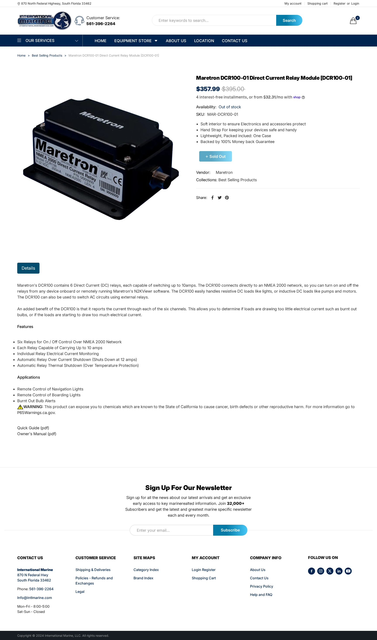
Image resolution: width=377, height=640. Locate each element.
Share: (201, 197)
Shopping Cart (204, 578)
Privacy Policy (261, 586)
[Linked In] (339, 571)
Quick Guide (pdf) (33, 428)
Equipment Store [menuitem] (133, 40)
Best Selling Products (237, 180)
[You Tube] (348, 571)
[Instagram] (320, 571)
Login (355, 3)
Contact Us (259, 578)
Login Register (204, 570)
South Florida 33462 (34, 580)
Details (28, 268)
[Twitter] (329, 571)
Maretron (224, 172)
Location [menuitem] (204, 40)
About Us (258, 570)
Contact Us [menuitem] (234, 40)
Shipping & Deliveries (93, 570)
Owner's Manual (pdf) (36, 433)
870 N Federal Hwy (32, 575)
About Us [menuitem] (176, 40)
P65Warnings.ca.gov (36, 412)
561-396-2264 (100, 23)
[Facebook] (311, 571)
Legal (79, 591)
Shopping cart (317, 3)
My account (293, 3)
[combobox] (214, 20)
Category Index (146, 570)
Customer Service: (103, 18)
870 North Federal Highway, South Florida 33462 (56, 3)
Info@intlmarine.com (34, 597)
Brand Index (143, 578)
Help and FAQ (261, 594)
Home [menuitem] (100, 40)
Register (339, 3)
